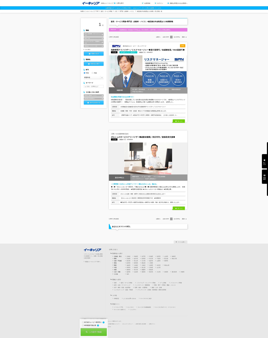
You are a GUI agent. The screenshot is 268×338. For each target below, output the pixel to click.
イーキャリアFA (118, 307)
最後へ (184, 37)
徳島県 (128, 269)
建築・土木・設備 (157, 287)
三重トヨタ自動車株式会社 (120, 134)
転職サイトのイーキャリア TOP (90, 11)
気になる (264, 163)
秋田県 (158, 256)
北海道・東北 (118, 256)
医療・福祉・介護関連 (141, 287)
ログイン (160, 3)
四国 (115, 269)
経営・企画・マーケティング (122, 285)
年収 (87, 73)
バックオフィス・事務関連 (142, 285)
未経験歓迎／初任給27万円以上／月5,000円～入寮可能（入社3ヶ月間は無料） (145, 30)
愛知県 (143, 263)
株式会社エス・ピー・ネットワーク (134, 46)
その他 (116, 274)
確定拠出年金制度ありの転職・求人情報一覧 (149, 11)
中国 (115, 267)
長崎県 (143, 272)
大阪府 (143, 265)
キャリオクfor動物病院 (144, 307)
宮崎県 (166, 272)
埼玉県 (151, 258)
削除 (102, 34)
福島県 (174, 256)
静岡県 (136, 263)
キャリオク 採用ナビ (120, 309)
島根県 (136, 267)
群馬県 (143, 258)
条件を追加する (95, 102)
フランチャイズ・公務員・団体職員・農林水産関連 (151, 290)
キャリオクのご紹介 (146, 298)
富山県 (136, 261)
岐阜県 (128, 263)
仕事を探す (120, 3)
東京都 (166, 258)
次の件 (176, 37)
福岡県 (128, 272)
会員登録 (147, 3)
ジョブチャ (133, 309)
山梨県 (158, 261)
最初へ (159, 37)
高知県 (151, 269)
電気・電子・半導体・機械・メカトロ (165, 285)
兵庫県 (151, 265)
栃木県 (136, 258)
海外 (128, 274)
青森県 (136, 256)
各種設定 (116, 298)
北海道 (128, 256)
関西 (115, 265)
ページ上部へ (181, 242)
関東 (115, 258)
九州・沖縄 (117, 272)
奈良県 (158, 265)
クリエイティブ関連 (176, 283)
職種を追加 (95, 53)
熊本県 (151, 272)
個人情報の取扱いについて (113, 323)
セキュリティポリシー (127, 323)
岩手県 (143, 256)
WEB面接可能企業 (90, 325)
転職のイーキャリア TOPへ (92, 261)
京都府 (136, 265)
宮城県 (151, 256)
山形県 (166, 256)
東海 (115, 263)
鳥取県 (128, 267)
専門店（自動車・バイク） (127, 11)
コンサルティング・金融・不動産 (123, 290)
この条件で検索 (95, 332)
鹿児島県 (174, 272)
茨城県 (128, 258)
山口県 (158, 267)
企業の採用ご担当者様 (141, 323)
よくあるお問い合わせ (129, 298)
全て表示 (87, 49)
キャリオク (130, 307)
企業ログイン (152, 323)
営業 (115, 283)
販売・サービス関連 (106, 11)
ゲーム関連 (163, 283)
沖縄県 (182, 272)
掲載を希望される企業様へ (178, 3)
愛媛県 (143, 269)
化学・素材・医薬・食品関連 (122, 287)
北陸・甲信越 (118, 261)
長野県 (166, 261)
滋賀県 (128, 265)
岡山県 (143, 267)
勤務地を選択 (95, 64)
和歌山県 (166, 265)
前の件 (166, 37)
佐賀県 (136, 272)
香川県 (136, 269)
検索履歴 (264, 178)
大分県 (158, 272)
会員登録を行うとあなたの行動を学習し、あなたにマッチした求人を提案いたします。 (134, 8)
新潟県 (128, 261)
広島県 (151, 267)
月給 (95, 73)
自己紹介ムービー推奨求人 (93, 322)
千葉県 (158, 258)
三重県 (151, 263)
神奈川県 (174, 258)
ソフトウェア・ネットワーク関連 (146, 283)
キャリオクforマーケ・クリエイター (165, 307)
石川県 (143, 261)
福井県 (151, 261)
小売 (116, 11)
